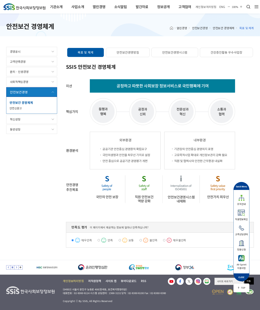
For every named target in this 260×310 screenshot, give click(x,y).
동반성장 (15, 129)
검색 (248, 7)
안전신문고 (16, 108)
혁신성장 (15, 119)
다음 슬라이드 (16, 267)
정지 (12, 267)
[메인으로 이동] (24, 6)
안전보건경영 (200, 28)
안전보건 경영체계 (224, 28)
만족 (110, 240)
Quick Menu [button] (241, 186)
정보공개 (163, 6)
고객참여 (184, 6)
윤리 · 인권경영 (19, 71)
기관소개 (56, 6)
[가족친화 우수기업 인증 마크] (230, 292)
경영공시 (15, 51)
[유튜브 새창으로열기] (171, 281)
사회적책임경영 (19, 82)
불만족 (153, 240)
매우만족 (86, 240)
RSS (143, 281)
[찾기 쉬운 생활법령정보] (139, 267)
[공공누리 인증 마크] (218, 292)
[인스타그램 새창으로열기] (197, 281)
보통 (131, 240)
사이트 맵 (111, 281)
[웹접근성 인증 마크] (249, 292)
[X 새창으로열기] (189, 281)
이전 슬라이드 (8, 267)
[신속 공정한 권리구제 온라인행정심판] (93, 267)
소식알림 (120, 6)
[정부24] (185, 267)
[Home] (172, 28)
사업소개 (77, 6)
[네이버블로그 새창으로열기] (206, 281)
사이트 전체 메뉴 (256, 7)
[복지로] (231, 267)
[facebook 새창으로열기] (180, 281)
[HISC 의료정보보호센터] (47, 267)
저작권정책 (94, 281)
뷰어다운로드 (129, 281)
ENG (222, 6)
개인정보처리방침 (205, 6)
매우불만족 (179, 240)
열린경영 (99, 6)
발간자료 (142, 6)
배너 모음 (20, 267)
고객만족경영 (18, 61)
